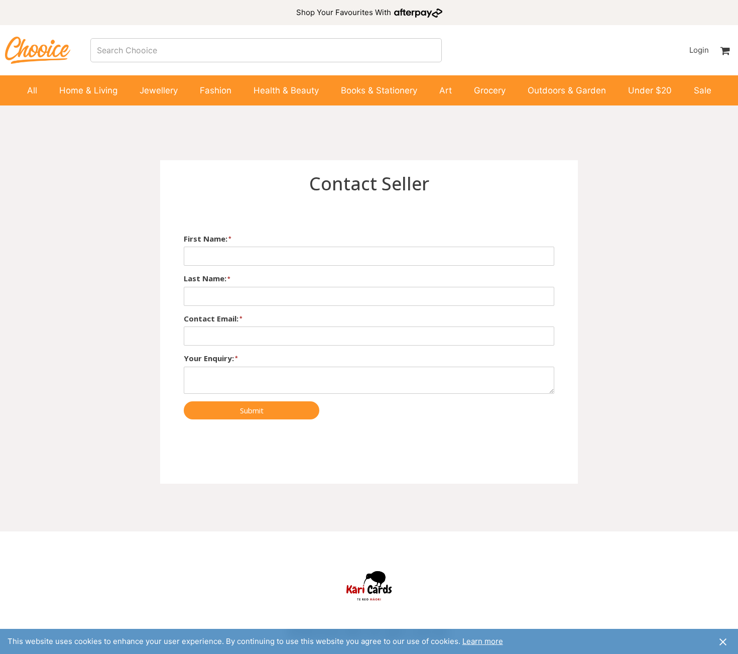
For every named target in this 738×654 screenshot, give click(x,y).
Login (699, 50)
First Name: (205, 239)
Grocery (490, 90)
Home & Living (88, 90)
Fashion (215, 90)
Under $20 (650, 90)
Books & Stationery (379, 90)
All (32, 90)
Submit (252, 410)
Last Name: (205, 278)
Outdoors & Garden (567, 90)
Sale (702, 90)
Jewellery (159, 90)
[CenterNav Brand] (37, 50)
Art (445, 90)
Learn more (482, 641)
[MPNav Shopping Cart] (725, 50)
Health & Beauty (286, 90)
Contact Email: (211, 318)
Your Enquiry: (209, 358)
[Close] (722, 641)
